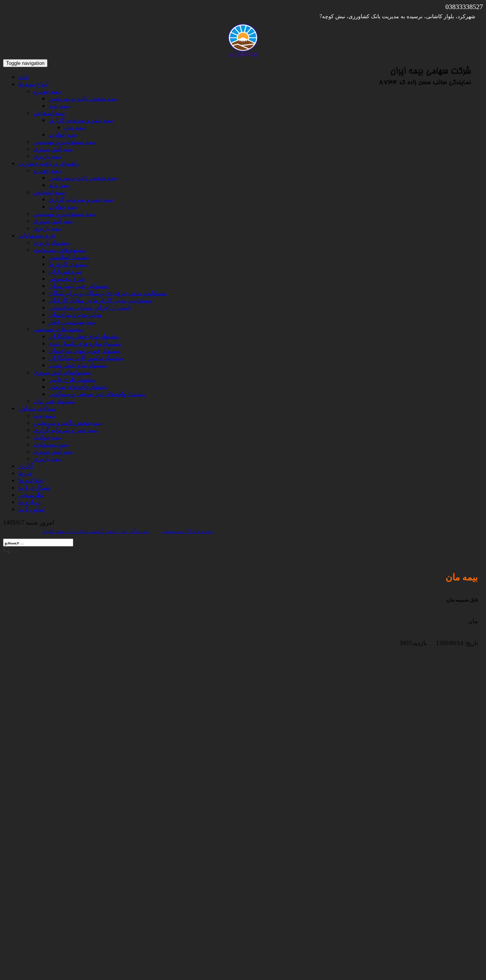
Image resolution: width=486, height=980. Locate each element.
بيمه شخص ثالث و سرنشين (83, 98)
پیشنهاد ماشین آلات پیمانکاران (86, 358)
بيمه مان (74, 127)
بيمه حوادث (63, 134)
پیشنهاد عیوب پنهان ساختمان (84, 350)
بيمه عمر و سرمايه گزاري (81, 120)
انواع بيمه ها (33, 84)
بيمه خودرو (47, 91)
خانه (23, 77)
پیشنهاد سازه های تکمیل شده (85, 343)
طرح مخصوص (67, 278)
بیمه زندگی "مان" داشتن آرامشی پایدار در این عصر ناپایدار (137, 531)
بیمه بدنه (44, 415)
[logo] (243, 55)
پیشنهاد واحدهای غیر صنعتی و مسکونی (97, 394)
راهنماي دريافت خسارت (48, 163)
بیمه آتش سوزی (53, 451)
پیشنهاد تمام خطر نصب (78, 365)
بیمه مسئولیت (51, 444)
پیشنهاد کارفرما (68, 264)
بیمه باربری (47, 458)
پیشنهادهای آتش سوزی (62, 372)
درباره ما (29, 502)
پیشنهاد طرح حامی (72, 379)
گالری (25, 466)
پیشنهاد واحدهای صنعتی (78, 386)
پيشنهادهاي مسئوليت (59, 250)
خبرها (25, 473)
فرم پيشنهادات (36, 235)
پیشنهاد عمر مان (54, 401)
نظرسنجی (31, 495)
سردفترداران (65, 271)
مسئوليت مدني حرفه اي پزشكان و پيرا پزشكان (108, 293)
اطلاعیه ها (31, 480)
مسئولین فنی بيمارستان (79, 286)
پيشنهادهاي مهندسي (58, 329)
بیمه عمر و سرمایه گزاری (65, 430)
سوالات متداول (37, 408)
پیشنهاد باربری (51, 242)
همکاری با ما (34, 487)
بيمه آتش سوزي (53, 149)
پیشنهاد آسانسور (69, 257)
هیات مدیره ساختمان (75, 314)
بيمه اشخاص (49, 113)
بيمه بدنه (59, 105)
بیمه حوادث (47, 437)
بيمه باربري (47, 156)
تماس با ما (31, 509)
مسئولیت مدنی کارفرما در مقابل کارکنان (100, 300)
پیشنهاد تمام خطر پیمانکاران (83, 336)
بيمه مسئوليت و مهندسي (64, 141)
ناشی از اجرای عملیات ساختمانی (90, 307)
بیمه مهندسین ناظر (72, 322)
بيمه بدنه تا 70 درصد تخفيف (197, 531)
